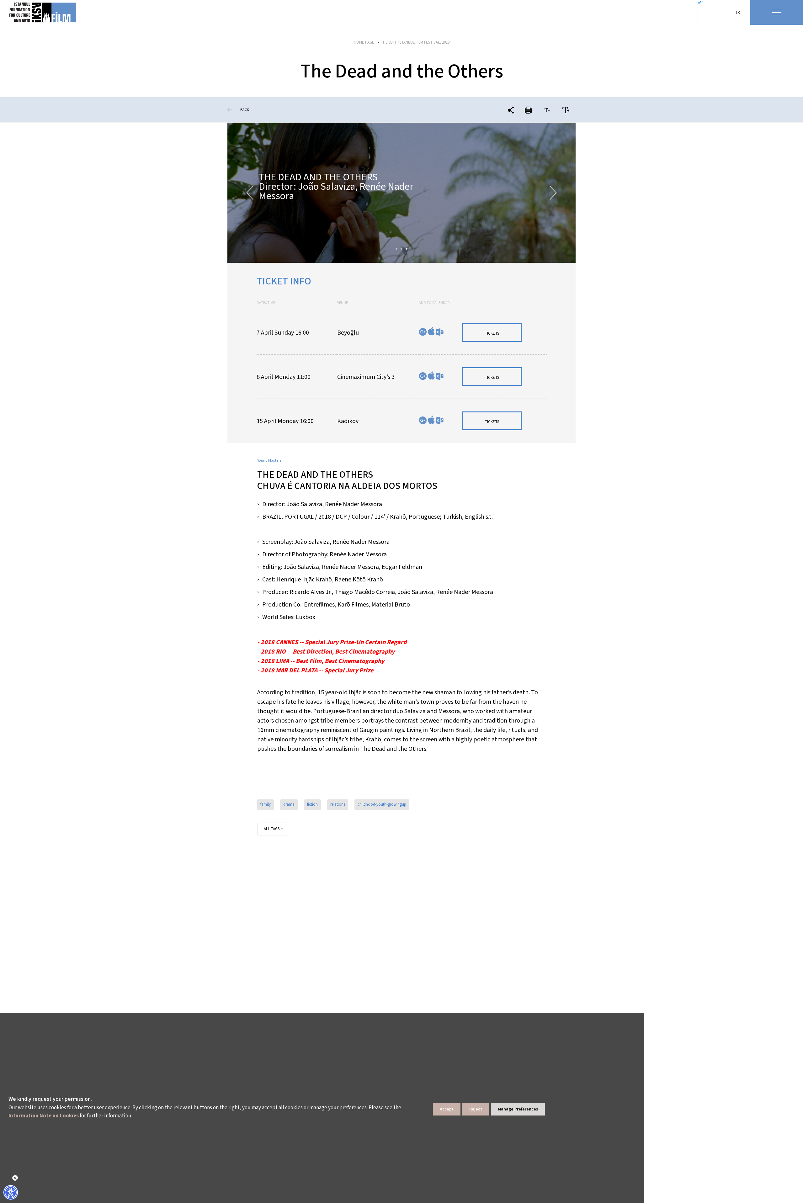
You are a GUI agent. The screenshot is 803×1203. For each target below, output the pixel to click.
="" (700, 3)
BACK (244, 110)
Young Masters (269, 460)
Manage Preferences (518, 1109)
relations (337, 804)
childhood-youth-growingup (382, 804)
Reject (475, 1109)
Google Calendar (423, 332)
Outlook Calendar (440, 332)
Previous (249, 193)
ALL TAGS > (273, 829)
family (265, 804)
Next (553, 193)
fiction (312, 804)
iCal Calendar (431, 331)
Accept (447, 1109)
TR (737, 12)
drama (289, 804)
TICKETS (492, 333)
